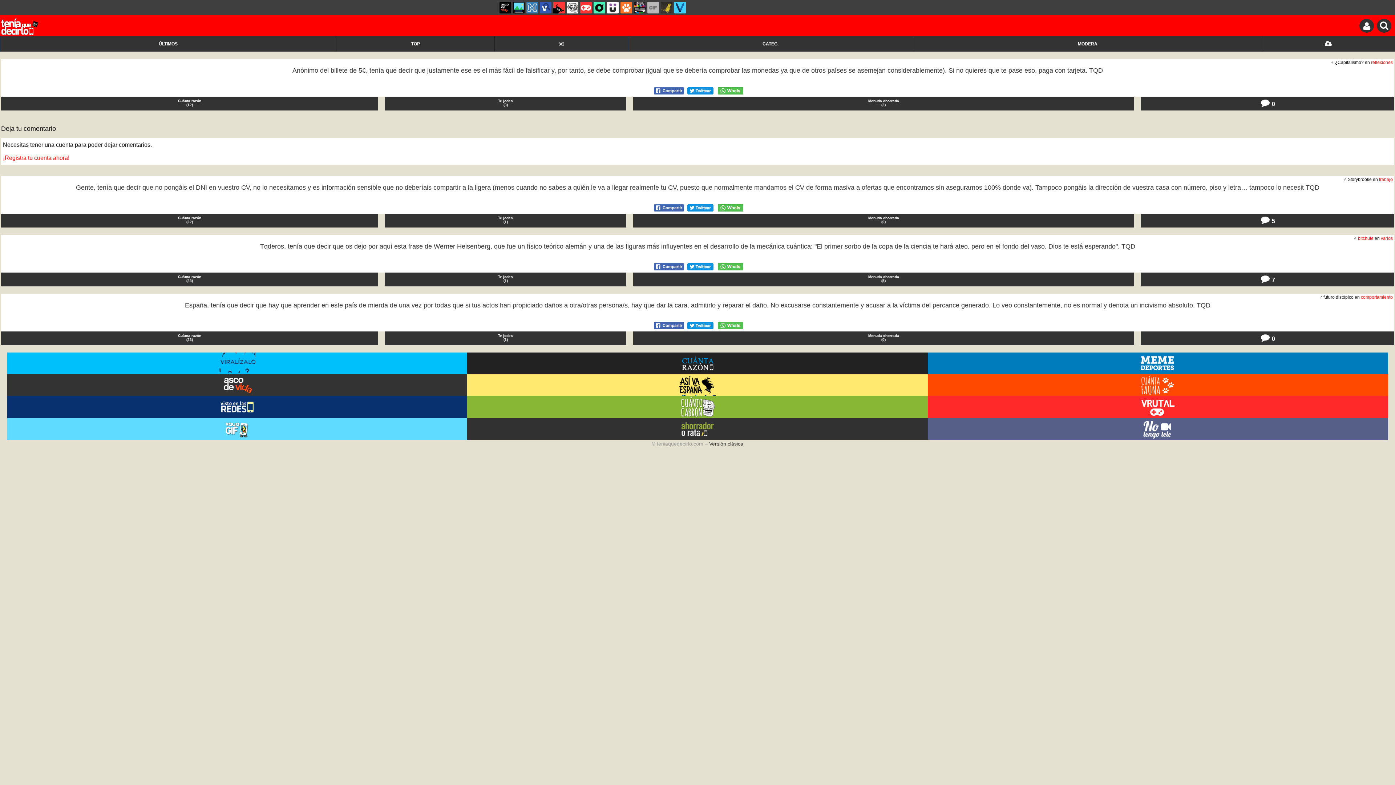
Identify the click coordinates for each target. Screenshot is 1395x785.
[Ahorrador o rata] (666, 7)
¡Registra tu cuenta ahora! (36, 158)
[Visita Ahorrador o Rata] (697, 429)
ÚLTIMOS (168, 44)
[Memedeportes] (532, 7)
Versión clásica (726, 444)
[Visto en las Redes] (545, 7)
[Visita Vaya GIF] (237, 429)
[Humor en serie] (613, 7)
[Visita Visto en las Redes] (237, 407)
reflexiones (1382, 62)
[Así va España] (559, 7)
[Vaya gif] (653, 7)
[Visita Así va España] (697, 385)
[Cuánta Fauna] (626, 7)
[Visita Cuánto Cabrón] (697, 407)
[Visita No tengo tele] (1158, 429)
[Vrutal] (586, 7)
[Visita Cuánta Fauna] (1158, 385)
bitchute (1366, 238)
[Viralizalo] (680, 7)
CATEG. (771, 44)
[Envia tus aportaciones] (1328, 44)
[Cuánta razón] (519, 7)
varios (1387, 238)
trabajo (1386, 179)
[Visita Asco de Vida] (237, 385)
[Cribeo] (599, 7)
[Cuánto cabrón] (572, 7)
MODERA (1087, 44)
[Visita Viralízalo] (237, 363)
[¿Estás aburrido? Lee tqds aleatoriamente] (561, 44)
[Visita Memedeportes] (1158, 363)
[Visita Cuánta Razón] (697, 363)
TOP (415, 44)
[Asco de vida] (505, 7)
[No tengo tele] (640, 7)
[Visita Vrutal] (1158, 407)
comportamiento (1377, 297)
